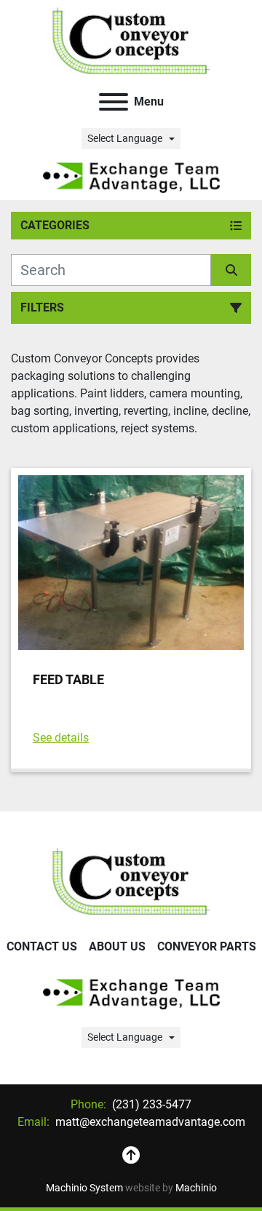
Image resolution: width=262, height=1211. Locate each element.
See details (61, 738)
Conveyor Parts (206, 946)
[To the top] (131, 1155)
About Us (117, 946)
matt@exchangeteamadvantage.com (148, 1122)
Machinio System (84, 1188)
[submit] (231, 270)
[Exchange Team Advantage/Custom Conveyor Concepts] (131, 880)
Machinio (196, 1188)
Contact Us (42, 946)
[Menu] (113, 102)
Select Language (124, 138)
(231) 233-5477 (150, 1104)
